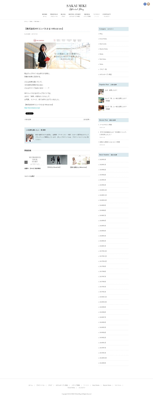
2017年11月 (103, 256)
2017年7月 (103, 276)
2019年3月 (103, 180)
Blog (101, 33)
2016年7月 (103, 317)
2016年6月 (103, 322)
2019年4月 (103, 175)
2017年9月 (103, 266)
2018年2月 (103, 241)
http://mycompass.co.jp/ (32, 108)
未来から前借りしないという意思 (110, 142)
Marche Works (104, 49)
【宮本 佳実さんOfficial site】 (78, 167)
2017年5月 (103, 286)
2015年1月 (103, 353)
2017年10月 (103, 261)
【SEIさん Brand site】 (54, 167)
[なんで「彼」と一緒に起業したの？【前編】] (101, 98)
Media (101, 54)
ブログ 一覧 (103, 69)
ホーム (31, 385)
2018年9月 (103, 205)
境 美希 (28, 34)
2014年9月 (103, 363)
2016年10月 (103, 302)
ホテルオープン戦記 (106, 74)
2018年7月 (103, 215)
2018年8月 (103, 210)
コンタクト (82, 387)
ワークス (86, 385)
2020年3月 (103, 159)
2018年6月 (103, 220)
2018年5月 (103, 225)
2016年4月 (103, 332)
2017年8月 (103, 271)
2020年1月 (103, 164)
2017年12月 (103, 251)
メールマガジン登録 (106, 124)
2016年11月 (103, 297)
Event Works (103, 39)
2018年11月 (103, 195)
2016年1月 (103, 342)
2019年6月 (103, 169)
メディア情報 (76, 385)
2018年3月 (103, 236)
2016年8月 (103, 312)
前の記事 (28, 119)
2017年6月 (103, 281)
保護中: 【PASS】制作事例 (32, 168)
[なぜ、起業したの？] (101, 90)
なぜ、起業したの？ (111, 90)
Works (101, 64)
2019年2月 (103, 185)
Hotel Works (95, 385)
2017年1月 (103, 292)
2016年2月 (103, 337)
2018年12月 (103, 190)
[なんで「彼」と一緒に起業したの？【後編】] (101, 106)
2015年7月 (103, 348)
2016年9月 (103, 307)
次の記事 (86, 119)
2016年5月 (103, 327)
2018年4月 (103, 231)
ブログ (50, 385)
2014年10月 (103, 358)
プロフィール (40, 385)
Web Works (103, 59)
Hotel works (103, 44)
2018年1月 (103, 246)
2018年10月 (103, 200)
